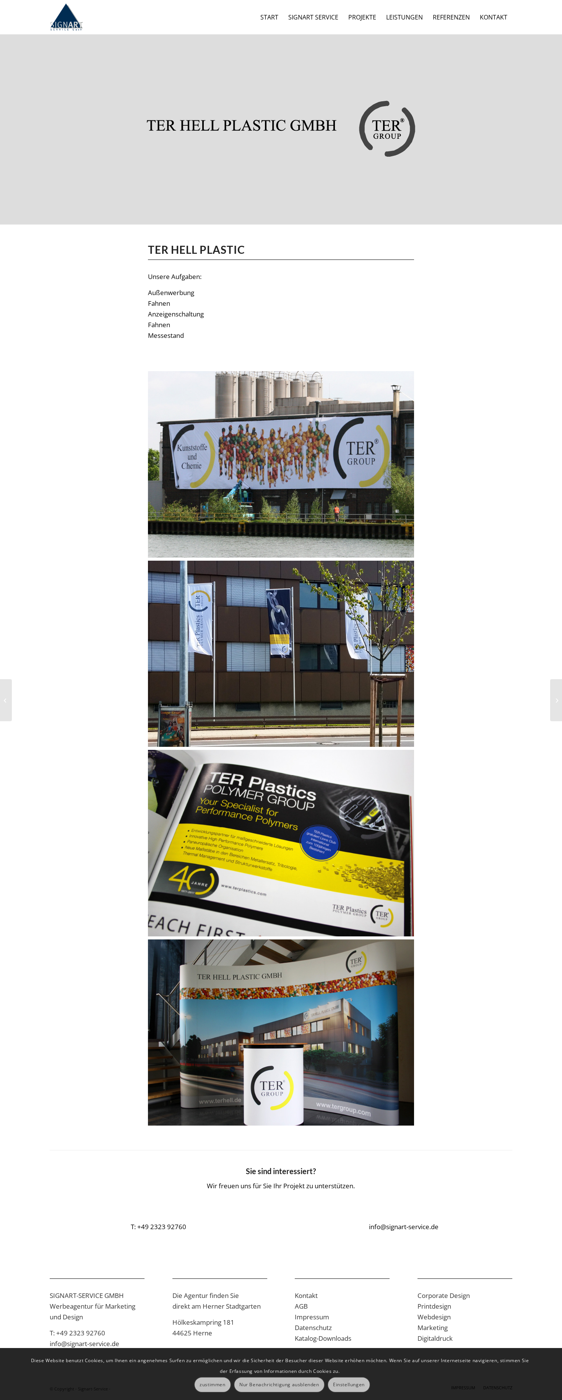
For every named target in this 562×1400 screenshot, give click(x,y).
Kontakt (306, 1295)
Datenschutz (313, 1327)
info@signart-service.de (84, 1343)
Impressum (312, 1316)
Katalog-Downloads (323, 1338)
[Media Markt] (556, 700)
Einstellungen (349, 1384)
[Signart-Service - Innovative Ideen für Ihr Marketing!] (66, 17)
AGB (301, 1306)
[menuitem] (269, 17)
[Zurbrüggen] (6, 700)
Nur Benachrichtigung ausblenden (279, 1384)
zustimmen (212, 1384)
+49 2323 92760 (80, 1333)
